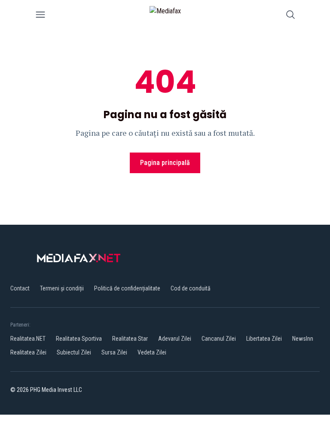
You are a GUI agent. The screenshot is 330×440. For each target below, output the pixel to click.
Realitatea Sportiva (79, 338)
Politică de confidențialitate (127, 288)
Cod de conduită (191, 288)
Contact (20, 288)
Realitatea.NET (28, 338)
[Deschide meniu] (40, 16)
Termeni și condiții (62, 288)
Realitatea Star (130, 338)
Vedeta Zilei (152, 352)
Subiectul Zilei (74, 352)
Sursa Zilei (114, 352)
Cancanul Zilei (219, 338)
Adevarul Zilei (174, 338)
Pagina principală (165, 163)
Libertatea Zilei (264, 338)
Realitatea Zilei (28, 352)
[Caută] (290, 16)
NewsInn (302, 338)
